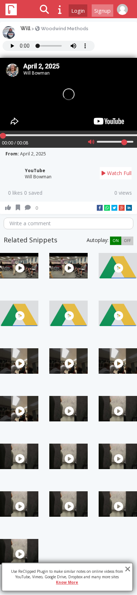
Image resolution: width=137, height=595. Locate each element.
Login (78, 10)
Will (25, 28)
